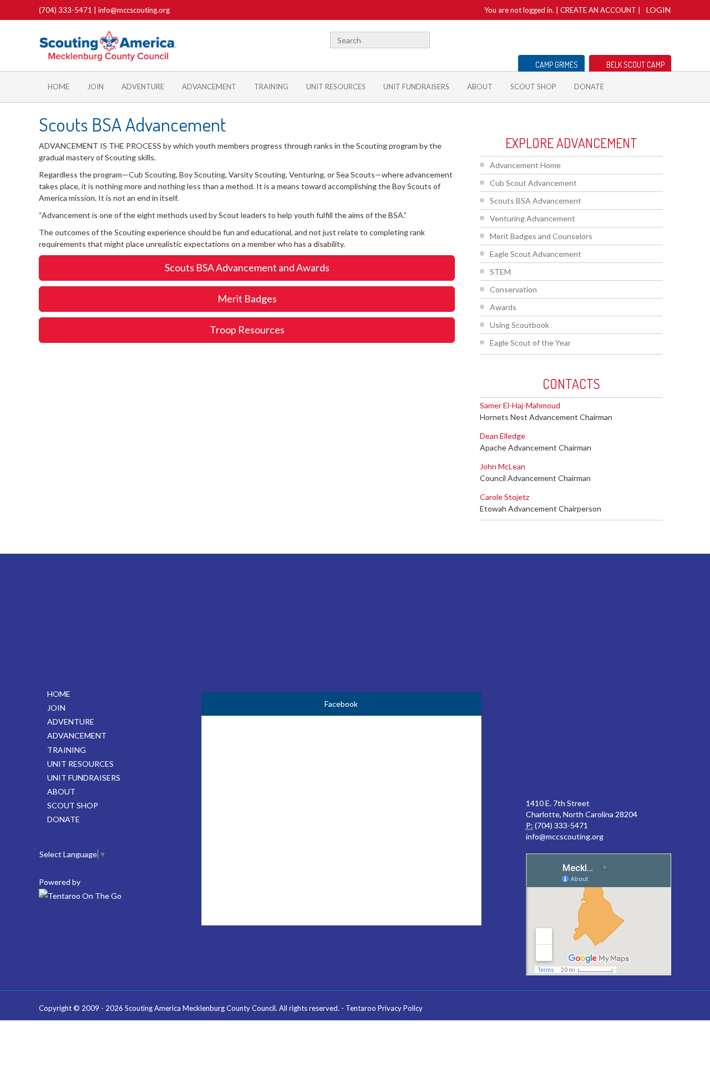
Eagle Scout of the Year (530, 342)
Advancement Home (525, 165)
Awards (503, 307)
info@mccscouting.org (134, 10)
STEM (500, 271)
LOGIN (658, 9)
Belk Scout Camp (635, 64)
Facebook (617, 38)
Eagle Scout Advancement (535, 254)
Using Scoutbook (519, 325)
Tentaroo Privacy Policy (384, 1008)
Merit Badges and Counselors (541, 236)
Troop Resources (247, 329)
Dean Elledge (502, 436)
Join (95, 86)
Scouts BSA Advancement (535, 200)
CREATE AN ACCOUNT (598, 10)
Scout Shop (533, 86)
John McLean (502, 466)
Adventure (142, 86)
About (480, 86)
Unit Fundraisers (416, 86)
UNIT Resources (336, 86)
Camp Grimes (556, 64)
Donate (589, 86)
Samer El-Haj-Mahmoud (520, 405)
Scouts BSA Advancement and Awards (247, 267)
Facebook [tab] (341, 703)
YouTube (647, 38)
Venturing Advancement (532, 218)
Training (271, 86)
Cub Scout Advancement (533, 183)
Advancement (209, 86)
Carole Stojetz (504, 497)
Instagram (665, 38)
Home (58, 86)
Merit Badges (247, 298)
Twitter (631, 38)
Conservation (513, 289)
